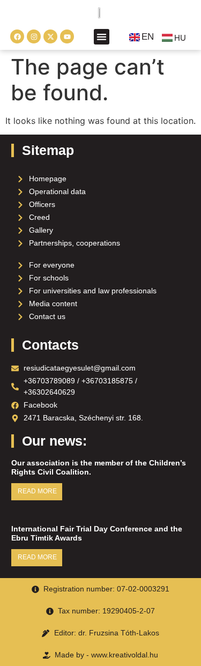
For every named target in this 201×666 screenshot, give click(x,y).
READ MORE (37, 491)
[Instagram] (34, 36)
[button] (101, 37)
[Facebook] (17, 36)
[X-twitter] (50, 36)
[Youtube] (67, 36)
